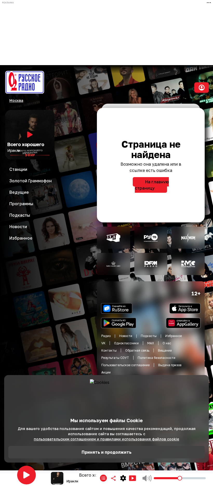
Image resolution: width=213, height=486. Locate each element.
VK (103, 343)
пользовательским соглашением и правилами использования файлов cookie (106, 439)
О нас (167, 343)
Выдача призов (169, 365)
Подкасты (149, 336)
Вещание (165, 350)
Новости (125, 336)
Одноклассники (126, 343)
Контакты (109, 350)
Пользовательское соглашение (125, 365)
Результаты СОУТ (115, 358)
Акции (106, 372)
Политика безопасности (156, 358)
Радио (106, 336)
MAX (150, 343)
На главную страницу (152, 185)
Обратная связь (137, 350)
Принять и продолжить (106, 452)
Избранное (173, 336)
